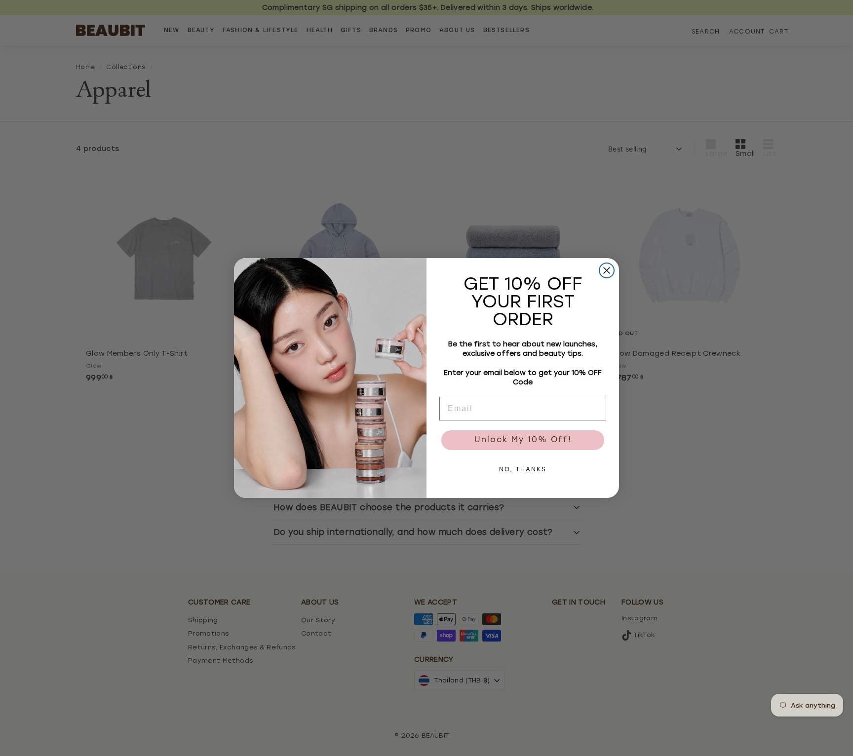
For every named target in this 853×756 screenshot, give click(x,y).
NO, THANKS (522, 470)
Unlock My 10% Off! (523, 440)
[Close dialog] (606, 270)
